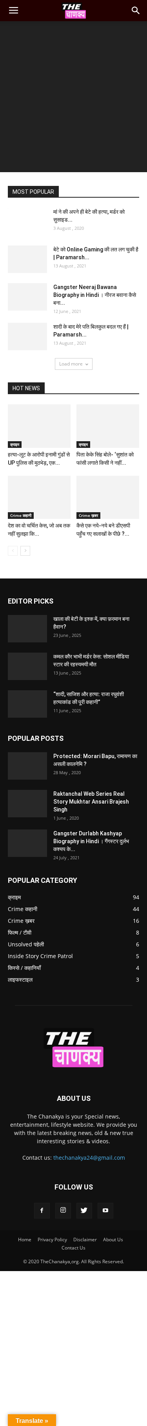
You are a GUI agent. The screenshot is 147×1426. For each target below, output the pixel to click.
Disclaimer (85, 1239)
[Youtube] (105, 1211)
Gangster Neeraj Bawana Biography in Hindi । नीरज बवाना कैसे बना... (94, 295)
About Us (113, 1239)
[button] (136, 10)
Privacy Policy (52, 1239)
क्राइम (14, 444)
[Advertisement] (73, 98)
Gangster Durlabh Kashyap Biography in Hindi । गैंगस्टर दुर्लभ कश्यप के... (91, 841)
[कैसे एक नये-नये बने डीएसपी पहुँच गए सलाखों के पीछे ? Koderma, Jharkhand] (107, 497)
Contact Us (73, 1247)
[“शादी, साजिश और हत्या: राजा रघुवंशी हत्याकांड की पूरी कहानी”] (27, 704)
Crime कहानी (20, 515)
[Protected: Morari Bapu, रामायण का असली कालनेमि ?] (27, 766)
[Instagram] (63, 1211)
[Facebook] (42, 1211)
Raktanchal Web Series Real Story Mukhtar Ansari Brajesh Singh (91, 802)
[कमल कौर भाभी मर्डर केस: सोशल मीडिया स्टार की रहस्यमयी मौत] (27, 666)
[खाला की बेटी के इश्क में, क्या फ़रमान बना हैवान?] (27, 628)
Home (24, 1239)
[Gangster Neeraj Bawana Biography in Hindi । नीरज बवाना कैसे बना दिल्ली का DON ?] (27, 297)
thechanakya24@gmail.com (89, 1157)
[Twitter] (84, 1211)
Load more (71, 363)
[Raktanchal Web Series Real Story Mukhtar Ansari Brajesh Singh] (27, 803)
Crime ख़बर (88, 515)
